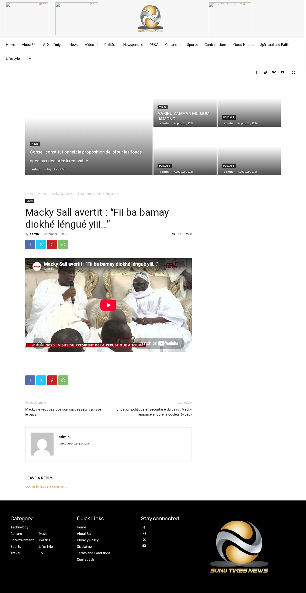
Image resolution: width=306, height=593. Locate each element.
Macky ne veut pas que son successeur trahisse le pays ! (63, 412)
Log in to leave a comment (46, 486)
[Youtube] (282, 72)
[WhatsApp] (63, 244)
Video (162, 107)
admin (34, 234)
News (35, 144)
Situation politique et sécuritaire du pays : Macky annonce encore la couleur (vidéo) (154, 412)
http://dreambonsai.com (74, 443)
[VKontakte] (273, 72)
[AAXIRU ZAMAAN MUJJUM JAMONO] (185, 103)
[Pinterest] (52, 244)
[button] (293, 72)
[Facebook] (256, 72)
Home (29, 194)
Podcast (228, 117)
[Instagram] (265, 72)
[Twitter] (41, 244)
